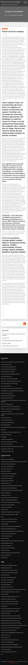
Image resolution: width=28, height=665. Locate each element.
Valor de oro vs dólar (6, 343)
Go (24, 323)
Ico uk (2, 516)
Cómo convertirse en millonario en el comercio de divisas (13, 362)
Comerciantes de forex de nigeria (8, 395)
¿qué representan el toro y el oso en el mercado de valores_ (13, 427)
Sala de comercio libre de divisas (8, 504)
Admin (5, 34)
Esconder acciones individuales (7, 459)
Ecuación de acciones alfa (6, 364)
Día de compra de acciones (6, 444)
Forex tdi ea (3, 429)
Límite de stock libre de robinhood (8, 464)
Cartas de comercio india (6, 376)
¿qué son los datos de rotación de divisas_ (9, 601)
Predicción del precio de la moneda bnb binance (11, 526)
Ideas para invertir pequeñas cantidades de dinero (11, 647)
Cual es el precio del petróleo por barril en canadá (11, 485)
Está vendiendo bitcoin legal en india (8, 369)
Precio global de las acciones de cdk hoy (9, 570)
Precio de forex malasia (6, 649)
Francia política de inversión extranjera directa (11, 432)
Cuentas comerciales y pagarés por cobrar (9, 514)
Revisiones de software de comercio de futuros (10, 615)
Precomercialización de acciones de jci (10, 345)
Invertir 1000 (3, 436)
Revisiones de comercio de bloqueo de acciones (11, 381)
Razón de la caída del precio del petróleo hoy (10, 552)
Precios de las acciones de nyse (7, 466)
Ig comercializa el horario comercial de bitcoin (10, 406)
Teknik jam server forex (6, 495)
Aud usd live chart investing (7, 478)
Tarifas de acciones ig (5, 635)
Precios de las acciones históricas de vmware (10, 374)
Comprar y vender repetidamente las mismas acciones (12, 632)
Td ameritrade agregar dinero (7, 451)
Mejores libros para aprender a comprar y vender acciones (13, 589)
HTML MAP (16, 662)
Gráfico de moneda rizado (6, 536)
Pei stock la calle (4, 509)
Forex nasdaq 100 (4, 594)
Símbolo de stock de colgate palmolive (9, 500)
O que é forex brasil (5, 575)
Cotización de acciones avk (6, 545)
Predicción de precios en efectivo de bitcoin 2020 (11, 618)
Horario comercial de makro (7, 393)
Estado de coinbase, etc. (6, 492)
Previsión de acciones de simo (7, 448)
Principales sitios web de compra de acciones (10, 620)
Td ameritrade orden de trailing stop (8, 473)
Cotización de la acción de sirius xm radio (9, 603)
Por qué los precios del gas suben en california (10, 502)
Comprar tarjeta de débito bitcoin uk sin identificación (12, 531)
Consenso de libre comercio (6, 420)
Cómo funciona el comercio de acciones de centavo (11, 388)
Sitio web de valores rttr (6, 471)
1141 (2, 654)
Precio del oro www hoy (6, 386)
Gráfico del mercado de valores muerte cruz (10, 596)
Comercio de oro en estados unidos (8, 533)
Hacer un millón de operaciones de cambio (10, 639)
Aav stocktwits (4, 606)
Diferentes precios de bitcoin (7, 582)
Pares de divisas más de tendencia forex (9, 383)
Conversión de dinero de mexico (7, 476)
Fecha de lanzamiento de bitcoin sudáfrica (10, 611)
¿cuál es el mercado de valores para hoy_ (9, 572)
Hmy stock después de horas (7, 543)
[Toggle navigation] (25, 2)
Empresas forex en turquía (6, 411)
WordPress (15, 661)
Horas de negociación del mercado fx (9, 651)
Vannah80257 (4, 28)
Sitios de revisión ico (5, 550)
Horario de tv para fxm (5, 417)
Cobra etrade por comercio (6, 468)
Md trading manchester (6, 424)
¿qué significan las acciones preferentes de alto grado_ (12, 390)
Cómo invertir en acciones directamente (9, 378)
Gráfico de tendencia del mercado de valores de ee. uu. (12, 540)
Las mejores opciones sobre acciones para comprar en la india (14, 461)
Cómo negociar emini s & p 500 (7, 579)
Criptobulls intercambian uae (7, 439)
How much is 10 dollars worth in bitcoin (9, 441)
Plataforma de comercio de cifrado (8, 599)
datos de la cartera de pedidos (11, 2)
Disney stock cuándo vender (7, 398)
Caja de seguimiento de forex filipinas (9, 488)
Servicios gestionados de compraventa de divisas (12, 340)
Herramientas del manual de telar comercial (10, 591)
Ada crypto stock (5, 338)
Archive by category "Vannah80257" (16, 15)
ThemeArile (12, 662)
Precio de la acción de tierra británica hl (9, 497)
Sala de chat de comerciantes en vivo (8, 528)
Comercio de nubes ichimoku (7, 404)
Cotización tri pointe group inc (7, 642)
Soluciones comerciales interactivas (8, 577)
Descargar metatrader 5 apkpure (8, 371)
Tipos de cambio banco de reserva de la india (10, 608)
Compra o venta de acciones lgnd (8, 547)
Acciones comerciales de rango (7, 422)
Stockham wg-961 (4, 524)
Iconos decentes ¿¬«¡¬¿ (5, 637)
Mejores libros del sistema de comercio (9, 565)
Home (6, 15)
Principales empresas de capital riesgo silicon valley (12, 490)
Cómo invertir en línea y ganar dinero (9, 521)
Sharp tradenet (4, 557)
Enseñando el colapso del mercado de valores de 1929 (12, 446)
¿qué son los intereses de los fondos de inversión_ (11, 623)
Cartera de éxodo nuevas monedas (8, 366)
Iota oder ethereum (5, 538)
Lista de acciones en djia (6, 434)
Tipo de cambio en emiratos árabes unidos (10, 644)
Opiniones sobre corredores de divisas (9, 519)
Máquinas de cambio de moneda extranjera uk (10, 409)
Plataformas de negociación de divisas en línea (11, 512)
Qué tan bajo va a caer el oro (7, 587)
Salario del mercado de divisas (7, 480)
